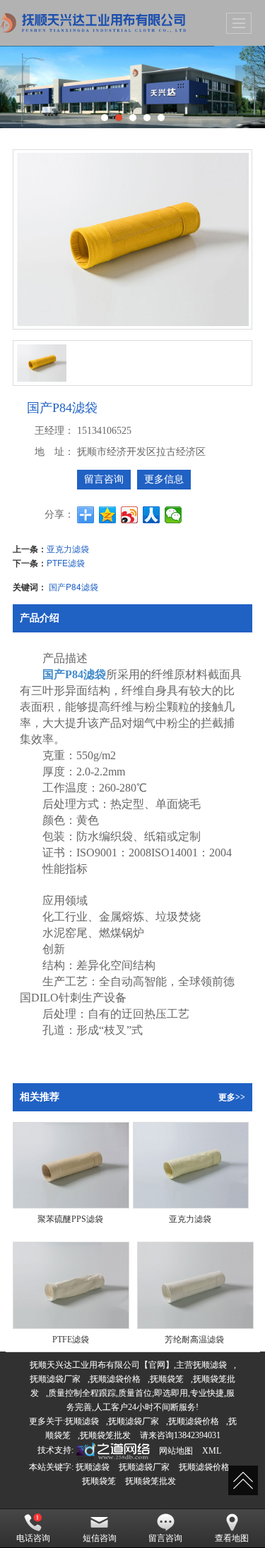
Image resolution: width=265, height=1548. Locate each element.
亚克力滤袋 (68, 548)
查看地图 (232, 1538)
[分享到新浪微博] (130, 514)
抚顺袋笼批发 (105, 1435)
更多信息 (164, 479)
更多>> (231, 1097)
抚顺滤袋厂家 (55, 1379)
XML (211, 1451)
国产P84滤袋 (73, 586)
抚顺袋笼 (167, 1379)
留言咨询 (104, 479)
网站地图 (176, 1451)
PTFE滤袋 (66, 562)
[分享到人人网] (151, 514)
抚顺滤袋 (210, 1365)
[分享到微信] (173, 514)
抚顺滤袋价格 (115, 1379)
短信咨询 (100, 1538)
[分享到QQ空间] (108, 514)
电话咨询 (33, 1538)
